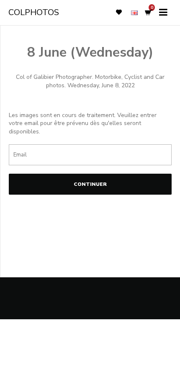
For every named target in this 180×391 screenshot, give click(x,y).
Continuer (90, 184)
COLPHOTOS (33, 12)
